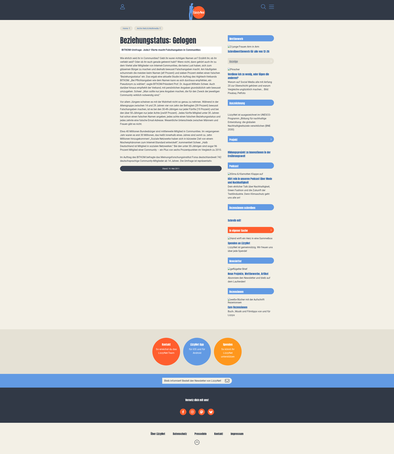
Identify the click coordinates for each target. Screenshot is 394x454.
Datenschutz (180, 434)
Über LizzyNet (158, 434)
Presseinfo (201, 434)
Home (125, 28)
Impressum (237, 434)
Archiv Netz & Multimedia (148, 28)
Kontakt (218, 434)
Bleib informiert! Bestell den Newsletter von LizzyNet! (192, 380)
